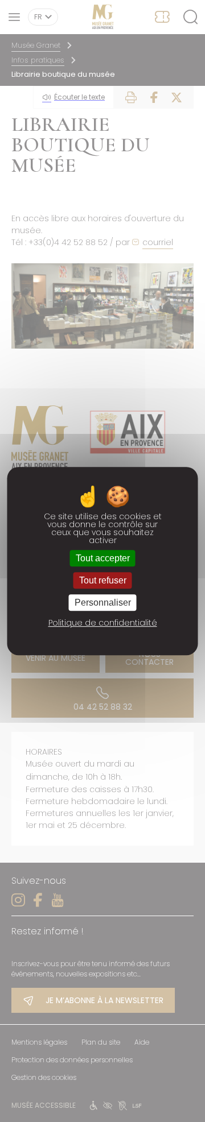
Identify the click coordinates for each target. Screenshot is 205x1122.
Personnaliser (103, 602)
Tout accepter (103, 558)
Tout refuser (102, 580)
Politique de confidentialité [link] (102, 622)
